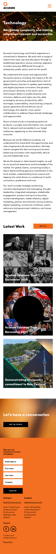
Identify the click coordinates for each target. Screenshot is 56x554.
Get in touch (15, 424)
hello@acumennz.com (12, 502)
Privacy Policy (8, 542)
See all (43, 226)
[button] (49, 6)
